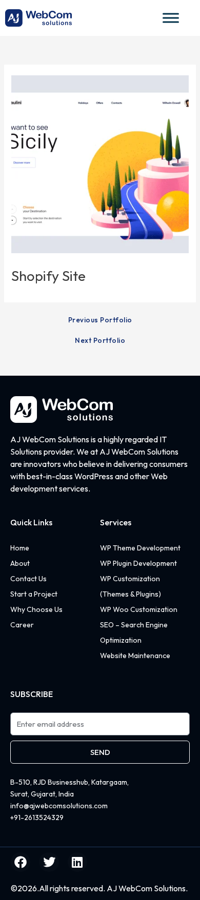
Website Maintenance (135, 655)
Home (19, 548)
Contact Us (28, 578)
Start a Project (33, 594)
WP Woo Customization (138, 609)
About (20, 563)
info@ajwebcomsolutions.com (59, 805)
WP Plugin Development (138, 563)
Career (22, 624)
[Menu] (150, 18)
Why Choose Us (36, 609)
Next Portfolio (100, 340)
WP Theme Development (140, 548)
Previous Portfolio (100, 320)
